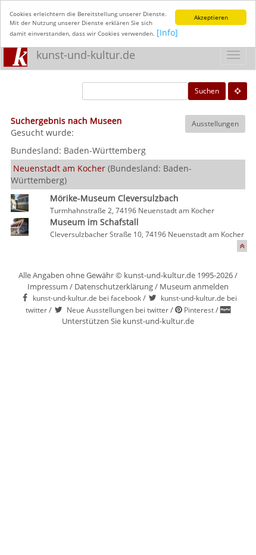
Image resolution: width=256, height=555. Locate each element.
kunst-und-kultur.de (85, 55)
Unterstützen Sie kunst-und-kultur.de (128, 321)
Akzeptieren (211, 17)
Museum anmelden (194, 286)
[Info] (167, 32)
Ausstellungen (215, 124)
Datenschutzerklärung (113, 286)
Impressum (47, 286)
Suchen (207, 91)
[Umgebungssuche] (237, 91)
